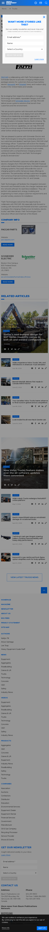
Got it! (42, 928)
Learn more (39, 59)
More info (5, 928)
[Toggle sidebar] (3, 3)
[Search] (46, 3)
